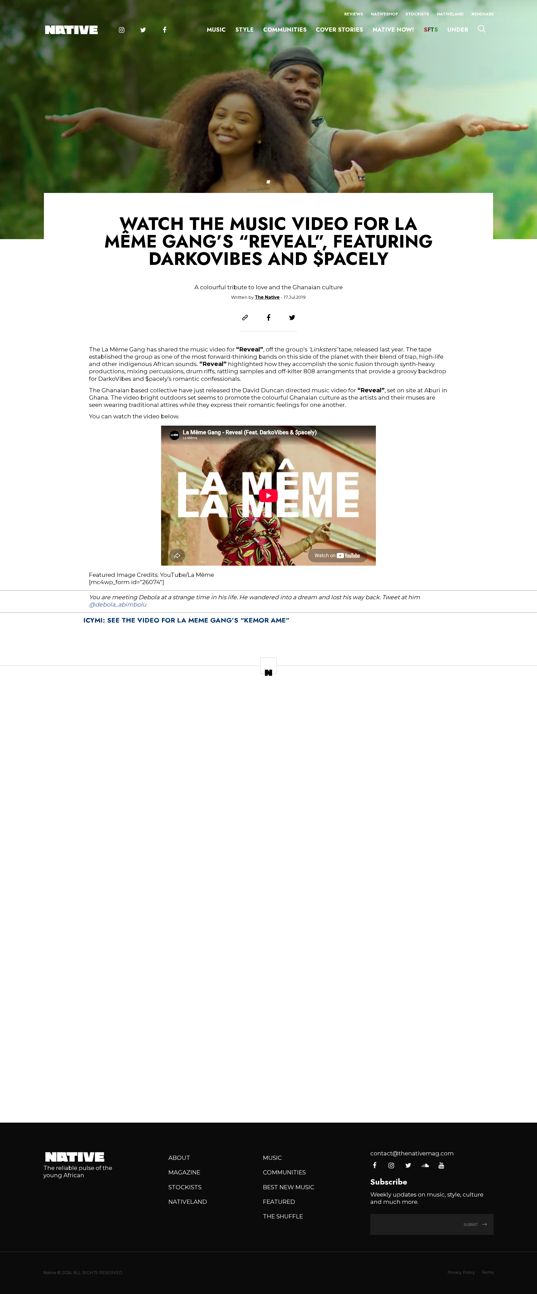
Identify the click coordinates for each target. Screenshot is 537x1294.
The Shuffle (283, 1216)
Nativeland (450, 14)
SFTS (431, 29)
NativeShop (384, 14)
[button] (268, 181)
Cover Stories (339, 29)
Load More (268, 1090)
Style (244, 29)
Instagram (122, 30)
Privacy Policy (461, 1272)
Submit (471, 1224)
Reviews (353, 14)
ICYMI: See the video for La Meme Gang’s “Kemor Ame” (186, 620)
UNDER (457, 29)
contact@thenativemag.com (412, 1153)
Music (216, 29)
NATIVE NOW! (393, 29)
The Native (267, 297)
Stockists (417, 14)
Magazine (184, 1172)
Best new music (288, 1187)
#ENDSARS (482, 14)
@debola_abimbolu (117, 604)
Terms (488, 1272)
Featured (279, 1201)
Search (482, 29)
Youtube (441, 1165)
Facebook (164, 30)
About (179, 1157)
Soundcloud (424, 1165)
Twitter (143, 30)
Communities (285, 29)
